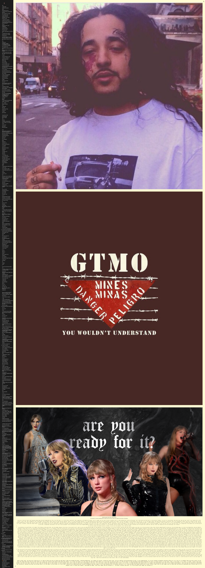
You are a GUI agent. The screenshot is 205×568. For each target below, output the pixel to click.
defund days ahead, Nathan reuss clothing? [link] (7, 273)
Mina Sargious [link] (4, 565)
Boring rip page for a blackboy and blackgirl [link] (7, 50)
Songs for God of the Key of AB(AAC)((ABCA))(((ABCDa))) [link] (6, 447)
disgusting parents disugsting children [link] (6, 405)
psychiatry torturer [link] (5, 157)
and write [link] (3, 152)
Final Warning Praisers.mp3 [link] (6, 379)
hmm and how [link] (4, 433)
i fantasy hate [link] (4, 522)
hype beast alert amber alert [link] (6, 421)
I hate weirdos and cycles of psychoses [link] (6, 435)
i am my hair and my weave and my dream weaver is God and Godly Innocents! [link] (7, 330)
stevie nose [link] (4, 544)
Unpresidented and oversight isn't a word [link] (7, 499)
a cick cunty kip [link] (4, 179)
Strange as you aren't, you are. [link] (7, 412)
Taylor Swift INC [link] (4, 391)
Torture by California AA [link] (5, 518)
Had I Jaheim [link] (4, 73)
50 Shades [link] (3, 389)
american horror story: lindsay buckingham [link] (6, 449)
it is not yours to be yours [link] (6, 495)
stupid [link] (3, 163)
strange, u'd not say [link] (5, 366)
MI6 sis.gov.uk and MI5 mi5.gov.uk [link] (5, 527)
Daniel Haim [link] (4, 351)
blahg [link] (3, 496)
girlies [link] (3, 222)
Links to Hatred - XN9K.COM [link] (6, 411)
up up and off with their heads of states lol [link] (7, 490)
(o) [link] (2, 261)
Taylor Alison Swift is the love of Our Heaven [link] (7, 485)
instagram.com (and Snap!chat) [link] (7, 501)
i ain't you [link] (3, 314)
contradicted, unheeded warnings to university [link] (7, 374)
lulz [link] (2, 384)
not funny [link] (3, 417)
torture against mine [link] (5, 232)
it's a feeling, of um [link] (5, 521)
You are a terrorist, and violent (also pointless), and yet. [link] (6, 83)
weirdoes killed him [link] (5, 16)
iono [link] (2, 85)
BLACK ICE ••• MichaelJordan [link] (7, 551)
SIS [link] (2, 5)
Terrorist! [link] (3, 150)
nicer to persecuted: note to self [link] (7, 541)
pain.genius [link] (4, 126)
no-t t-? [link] (3, 195)
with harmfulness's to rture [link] (6, 224)
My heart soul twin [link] (5, 134)
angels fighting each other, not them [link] (6, 536)
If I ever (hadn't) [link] (4, 69)
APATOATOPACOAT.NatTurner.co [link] (7, 306)
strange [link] (3, 436)
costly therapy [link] (4, 470)
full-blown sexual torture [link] (5, 221)
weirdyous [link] (3, 255)
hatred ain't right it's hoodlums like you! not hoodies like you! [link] (7, 503)
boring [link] (3, 208)
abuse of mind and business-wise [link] (7, 199)
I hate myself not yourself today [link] (7, 100)
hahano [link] (3, 253)
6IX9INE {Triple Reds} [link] (5, 418)
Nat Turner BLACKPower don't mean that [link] (6, 303)
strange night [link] (4, 6)
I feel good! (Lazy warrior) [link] (6, 33)
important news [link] (4, 416)
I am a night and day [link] (5, 428)
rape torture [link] (4, 226)
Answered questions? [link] (5, 135)
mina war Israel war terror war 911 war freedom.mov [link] (7, 67)
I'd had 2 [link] (3, 111)
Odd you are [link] (4, 136)
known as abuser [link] (4, 523)
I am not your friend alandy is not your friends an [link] (7, 464)
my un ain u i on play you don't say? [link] (7, 525)
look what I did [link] (4, 286)
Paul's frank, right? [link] (5, 385)
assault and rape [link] (4, 227)
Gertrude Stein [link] (4, 35)
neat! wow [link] (3, 182)
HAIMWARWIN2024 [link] (5, 178)
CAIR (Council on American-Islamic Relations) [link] (6, 453)
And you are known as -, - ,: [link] (6, 156)
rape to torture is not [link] (5, 254)
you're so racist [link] (4, 202)
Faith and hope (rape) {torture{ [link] (6, 72)
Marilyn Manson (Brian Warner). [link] (7, 341)
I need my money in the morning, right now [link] (7, 383)
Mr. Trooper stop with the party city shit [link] (7, 54)
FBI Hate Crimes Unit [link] (5, 320)
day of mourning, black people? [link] (7, 398)
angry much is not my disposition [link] (7, 68)
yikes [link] (3, 234)
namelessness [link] (4, 372)
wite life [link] (3, 250)
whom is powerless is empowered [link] (7, 275)
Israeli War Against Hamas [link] (6, 240)
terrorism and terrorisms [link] (6, 144)
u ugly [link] (3, 298)
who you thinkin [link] (4, 189)
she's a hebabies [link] (4, 348)
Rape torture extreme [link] (5, 147)
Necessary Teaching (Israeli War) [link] (7, 133)
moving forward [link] (4, 27)
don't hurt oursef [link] (4, 315)
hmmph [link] (3, 342)
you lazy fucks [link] (4, 461)
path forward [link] (4, 112)
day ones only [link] (4, 356)
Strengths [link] (3, 334)
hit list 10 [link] (3, 284)
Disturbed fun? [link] (4, 161)
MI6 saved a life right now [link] (6, 559)
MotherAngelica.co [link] (5, 360)
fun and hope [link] (4, 191)
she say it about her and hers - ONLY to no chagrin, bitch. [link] (7, 293)
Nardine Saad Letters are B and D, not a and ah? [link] (7, 513)
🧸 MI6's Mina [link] (4, 560)
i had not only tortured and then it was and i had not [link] (7, 23)
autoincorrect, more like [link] (5, 471)
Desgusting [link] (4, 149)
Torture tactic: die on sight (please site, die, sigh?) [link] (7, 88)
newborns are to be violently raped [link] (7, 300)
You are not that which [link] (5, 65)
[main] (109, 539)
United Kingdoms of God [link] (6, 566)
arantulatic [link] (3, 260)
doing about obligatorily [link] (5, 368)
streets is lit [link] (4, 285)
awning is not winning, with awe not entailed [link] (7, 318)
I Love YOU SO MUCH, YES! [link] (6, 555)
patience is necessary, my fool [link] (7, 177)
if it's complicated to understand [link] (7, 514)
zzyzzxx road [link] (4, 248)
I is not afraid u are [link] (5, 155)
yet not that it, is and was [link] (6, 89)
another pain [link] (4, 106)
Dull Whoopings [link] (4, 116)
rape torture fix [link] (4, 237)
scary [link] (3, 171)
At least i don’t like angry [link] (6, 74)
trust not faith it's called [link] (5, 168)
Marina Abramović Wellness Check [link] (6, 214)
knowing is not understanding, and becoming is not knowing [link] (7, 546)
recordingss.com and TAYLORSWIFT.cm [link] (5, 95)
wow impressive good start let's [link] (7, 486)
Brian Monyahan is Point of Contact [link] (6, 207)
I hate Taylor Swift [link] (5, 322)
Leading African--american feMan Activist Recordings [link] (7, 340)
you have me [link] (4, 217)
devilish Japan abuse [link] (5, 245)
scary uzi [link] (3, 375)
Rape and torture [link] (4, 127)
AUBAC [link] (3, 442)
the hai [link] (3, 533)
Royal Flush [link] (4, 509)
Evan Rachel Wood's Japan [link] (6, 301)
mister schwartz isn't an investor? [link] (7, 347)
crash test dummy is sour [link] (6, 56)
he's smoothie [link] (4, 256)
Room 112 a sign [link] (4, 305)
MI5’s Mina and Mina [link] (5, 328)
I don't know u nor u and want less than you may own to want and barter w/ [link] (7, 431)
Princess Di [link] (4, 110)
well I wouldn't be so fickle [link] (6, 13)
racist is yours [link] (4, 173)
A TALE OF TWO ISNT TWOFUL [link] (7, 294)
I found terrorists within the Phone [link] (7, 166)
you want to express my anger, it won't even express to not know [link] (7, 37)
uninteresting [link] (4, 205)
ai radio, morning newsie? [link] (6, 299)
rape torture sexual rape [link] (5, 216)
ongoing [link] (3, 239)
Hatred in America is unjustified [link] (7, 402)
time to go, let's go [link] (5, 200)
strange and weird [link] (5, 441)
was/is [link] (3, 123)
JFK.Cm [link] (3, 307)
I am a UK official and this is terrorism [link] (6, 507)
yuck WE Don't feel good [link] (6, 394)
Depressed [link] (3, 141)
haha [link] (3, 129)
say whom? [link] (4, 553)
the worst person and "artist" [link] (6, 439)
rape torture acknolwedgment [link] (6, 93)
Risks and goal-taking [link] (5, 413)
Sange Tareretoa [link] (4, 361)
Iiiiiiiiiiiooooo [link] (4, 42)
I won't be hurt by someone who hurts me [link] (7, 12)
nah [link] (2, 472)
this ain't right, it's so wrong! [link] (6, 122)
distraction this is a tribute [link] (6, 34)
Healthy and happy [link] (5, 160)
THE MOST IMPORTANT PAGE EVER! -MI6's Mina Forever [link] (7, 538)
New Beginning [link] (4, 386)
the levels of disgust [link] (5, 183)
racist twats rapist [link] (5, 457)
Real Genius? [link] (4, 295)
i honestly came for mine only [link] (6, 423)
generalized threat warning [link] (6, 196)
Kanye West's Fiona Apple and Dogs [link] (7, 211)
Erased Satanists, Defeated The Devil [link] (7, 516)
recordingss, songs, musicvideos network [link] (7, 186)
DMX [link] (3, 165)
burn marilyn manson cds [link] (6, 456)
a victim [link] (3, 55)
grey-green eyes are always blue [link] (7, 176)
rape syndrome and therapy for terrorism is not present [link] (7, 131)
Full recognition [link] (4, 139)
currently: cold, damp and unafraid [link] (7, 327)
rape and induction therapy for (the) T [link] (6, 313)
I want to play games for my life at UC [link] (7, 32)
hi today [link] (3, 365)
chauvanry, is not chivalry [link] (6, 197)
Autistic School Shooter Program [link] (7, 376)
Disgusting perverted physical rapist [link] (6, 324)
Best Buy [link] (3, 107)
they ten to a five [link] (4, 243)
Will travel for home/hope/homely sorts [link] (7, 543)
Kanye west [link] (4, 271)
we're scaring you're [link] (5, 218)
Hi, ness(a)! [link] (4, 145)
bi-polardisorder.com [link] (5, 554)
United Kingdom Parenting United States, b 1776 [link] (7, 482)
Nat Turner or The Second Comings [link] (6, 548)
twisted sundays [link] (4, 465)
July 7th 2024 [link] (4, 61)
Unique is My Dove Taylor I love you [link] (7, 530)
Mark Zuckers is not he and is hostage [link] (6, 426)
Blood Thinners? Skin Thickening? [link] (7, 556)
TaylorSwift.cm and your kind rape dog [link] (7, 48)
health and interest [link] (5, 28)
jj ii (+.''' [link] (3, 249)
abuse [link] (3, 264)
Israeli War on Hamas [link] (5, 86)
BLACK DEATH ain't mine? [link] (6, 276)
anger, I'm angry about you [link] (6, 223)
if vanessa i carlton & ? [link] (5, 57)
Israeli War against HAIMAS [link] (6, 476)
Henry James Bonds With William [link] (7, 455)
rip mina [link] (3, 357)
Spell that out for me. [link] (5, 10)
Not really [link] (3, 92)
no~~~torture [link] (4, 102)
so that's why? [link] (4, 561)
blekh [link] (3, 9)
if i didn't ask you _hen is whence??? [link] (6, 355)
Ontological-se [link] (4, 244)
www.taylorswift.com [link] (5, 190)
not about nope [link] (4, 184)
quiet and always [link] (4, 281)
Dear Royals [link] (4, 377)
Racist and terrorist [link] (5, 78)
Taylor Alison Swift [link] (5, 115)
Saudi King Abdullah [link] (5, 75)
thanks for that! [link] (4, 18)
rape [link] (2, 390)
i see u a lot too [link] (4, 478)
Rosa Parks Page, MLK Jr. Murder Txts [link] (6, 288)
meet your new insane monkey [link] (7, 266)
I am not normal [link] (4, 475)
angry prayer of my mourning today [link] (6, 370)
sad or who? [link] (4, 395)
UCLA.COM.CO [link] (4, 338)
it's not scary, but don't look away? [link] (6, 381)
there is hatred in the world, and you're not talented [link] (7, 468)
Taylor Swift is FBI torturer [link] (6, 367)
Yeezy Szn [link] (3, 146)
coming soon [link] (4, 279)
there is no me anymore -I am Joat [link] (6, 353)
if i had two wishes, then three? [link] (7, 209)
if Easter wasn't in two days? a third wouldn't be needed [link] (7, 505)
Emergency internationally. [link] (6, 121)
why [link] (2, 118)
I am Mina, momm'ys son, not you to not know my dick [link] (7, 269)
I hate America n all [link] (5, 410)
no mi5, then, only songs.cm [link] (6, 228)
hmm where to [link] (4, 462)
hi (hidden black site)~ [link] (5, 321)
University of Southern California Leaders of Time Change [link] (7, 397)
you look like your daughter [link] (6, 45)
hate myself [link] (4, 308)
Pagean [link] (3, 79)
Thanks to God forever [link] (5, 445)
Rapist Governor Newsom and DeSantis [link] (6, 408)
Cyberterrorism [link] (4, 483)
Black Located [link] (4, 117)
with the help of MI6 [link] (5, 458)
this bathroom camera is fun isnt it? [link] (7, 39)
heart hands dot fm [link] (5, 564)
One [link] (2, 105)
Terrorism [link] (3, 172)
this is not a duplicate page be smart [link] (6, 333)
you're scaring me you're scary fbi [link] (7, 403)
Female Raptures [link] (4, 162)
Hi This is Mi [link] (4, 167)
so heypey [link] (3, 532)
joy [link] (2, 201)
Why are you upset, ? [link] (5, 335)
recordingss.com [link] (4, 151)
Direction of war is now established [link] (5, 26)
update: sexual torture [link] (5, 101)
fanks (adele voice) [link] (5, 46)
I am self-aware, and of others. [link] (7, 429)
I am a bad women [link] (5, 401)
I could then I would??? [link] (5, 19)
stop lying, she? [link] (4, 194)
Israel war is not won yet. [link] (6, 346)
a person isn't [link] (4, 517)
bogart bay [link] (3, 494)
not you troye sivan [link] (5, 278)
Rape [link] (3, 140)
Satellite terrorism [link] (5, 96)
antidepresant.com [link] (5, 274)
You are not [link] (4, 534)
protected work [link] (4, 440)
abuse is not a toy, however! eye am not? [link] (7, 488)
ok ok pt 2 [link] (3, 444)
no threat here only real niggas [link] (6, 311)
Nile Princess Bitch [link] (5, 80)
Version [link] (3, 24)
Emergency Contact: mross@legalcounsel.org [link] (6, 44)
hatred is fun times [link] (5, 450)
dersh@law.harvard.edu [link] (5, 238)
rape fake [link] (3, 233)
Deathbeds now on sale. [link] (6, 17)
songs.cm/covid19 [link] (5, 345)
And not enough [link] (4, 62)
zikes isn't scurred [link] (5, 362)
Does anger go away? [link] (5, 493)
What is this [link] (4, 60)
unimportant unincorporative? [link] (6, 229)
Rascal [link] (3, 99)
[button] (203, 1)
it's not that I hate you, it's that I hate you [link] (7, 550)
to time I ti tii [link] (4, 259)
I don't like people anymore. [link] (6, 477)
